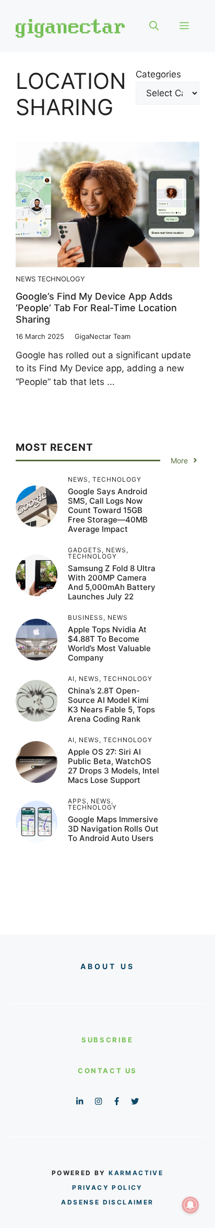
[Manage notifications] (190, 1205)
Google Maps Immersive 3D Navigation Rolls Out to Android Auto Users (113, 828)
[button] (154, 26)
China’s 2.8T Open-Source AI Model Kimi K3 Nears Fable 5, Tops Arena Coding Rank (111, 705)
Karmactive (136, 1173)
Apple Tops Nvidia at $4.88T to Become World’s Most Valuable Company (109, 643)
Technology (61, 279)
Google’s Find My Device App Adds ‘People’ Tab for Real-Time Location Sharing (96, 307)
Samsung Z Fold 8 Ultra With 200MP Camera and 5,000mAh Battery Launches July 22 (112, 582)
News (25, 279)
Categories (158, 74)
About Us (107, 966)
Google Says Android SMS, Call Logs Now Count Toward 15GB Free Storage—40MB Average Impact (108, 510)
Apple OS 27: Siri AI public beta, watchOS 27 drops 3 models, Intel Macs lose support (113, 766)
